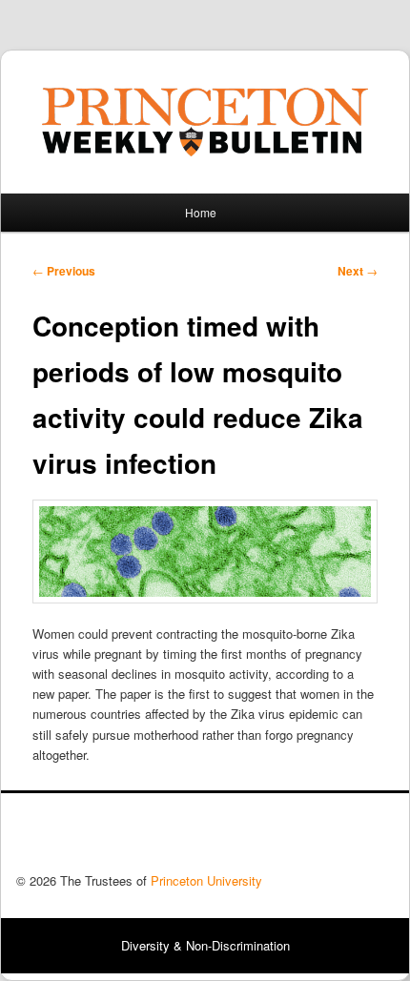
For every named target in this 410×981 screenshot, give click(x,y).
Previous (63, 270)
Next (358, 270)
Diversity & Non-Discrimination (205, 945)
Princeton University (323, 838)
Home (200, 212)
